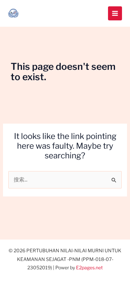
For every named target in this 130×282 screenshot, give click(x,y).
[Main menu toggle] (115, 13)
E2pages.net (89, 267)
